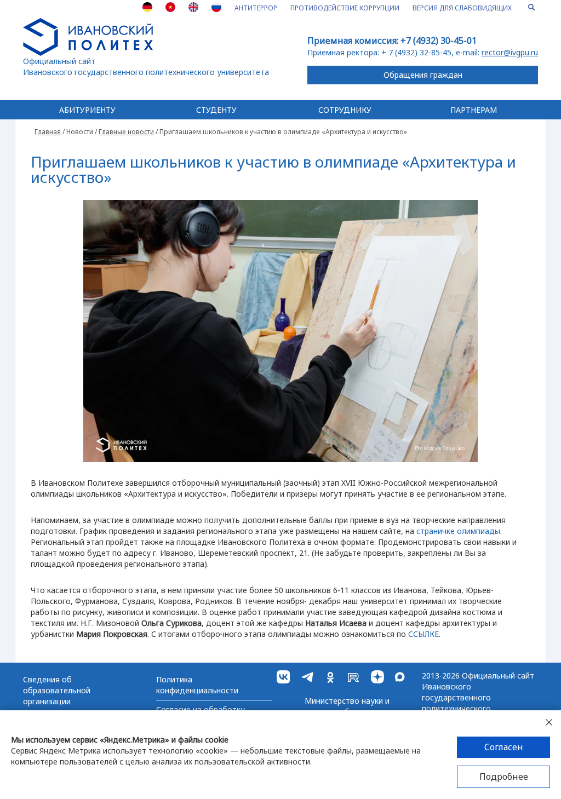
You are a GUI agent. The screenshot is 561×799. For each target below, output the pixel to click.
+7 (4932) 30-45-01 (438, 41)
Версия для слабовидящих (462, 8)
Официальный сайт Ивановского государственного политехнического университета (146, 66)
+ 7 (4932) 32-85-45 (416, 52)
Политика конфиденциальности (197, 684)
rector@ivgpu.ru (510, 52)
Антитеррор (255, 8)
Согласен (503, 747)
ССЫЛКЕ (423, 634)
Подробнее (503, 777)
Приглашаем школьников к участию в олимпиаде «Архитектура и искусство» (273, 169)
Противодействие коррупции (344, 8)
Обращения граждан (422, 75)
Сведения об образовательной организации (56, 690)
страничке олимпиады (458, 531)
